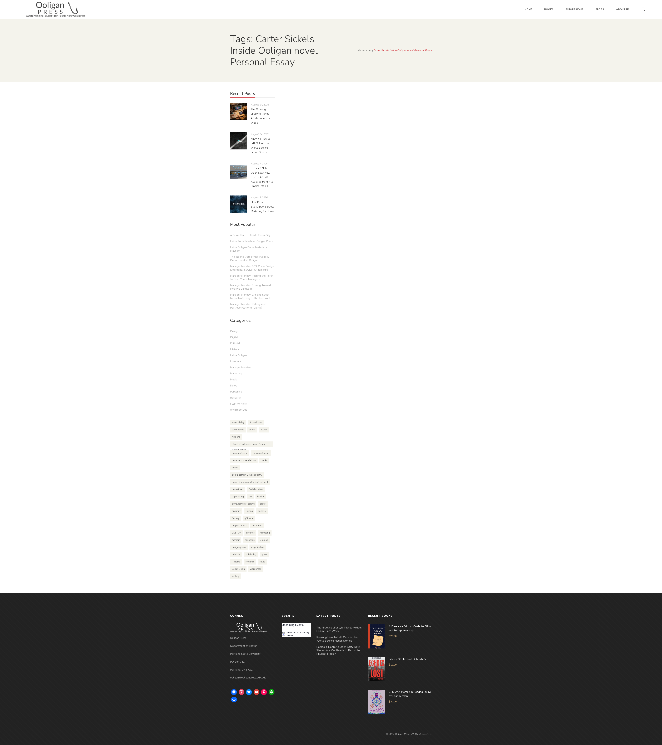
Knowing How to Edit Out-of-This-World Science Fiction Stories (337, 639)
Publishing (236, 391)
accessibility (238, 422)
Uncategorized (371, 162)
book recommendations (244, 460)
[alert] (296, 634)
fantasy (235, 518)
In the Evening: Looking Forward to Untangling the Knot (356, 156)
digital (263, 503)
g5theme (248, 518)
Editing (249, 511)
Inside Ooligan (238, 355)
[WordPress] (234, 699)
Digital (234, 337)
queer (264, 554)
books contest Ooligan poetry (247, 474)
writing (235, 576)
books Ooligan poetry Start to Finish (250, 482)
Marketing (236, 373)
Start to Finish (238, 403)
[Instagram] (241, 692)
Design (234, 331)
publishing (251, 554)
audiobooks (238, 429)
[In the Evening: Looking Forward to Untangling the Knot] (325, 119)
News (233, 385)
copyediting (238, 496)
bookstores (238, 489)
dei (250, 496)
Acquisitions (255, 422)
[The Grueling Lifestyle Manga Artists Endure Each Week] (238, 111)
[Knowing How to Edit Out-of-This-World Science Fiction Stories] (238, 140)
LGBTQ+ (236, 532)
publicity (236, 554)
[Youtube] (256, 692)
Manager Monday (240, 367)
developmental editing (243, 503)
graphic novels (239, 525)
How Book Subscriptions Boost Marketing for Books (262, 206)
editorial (262, 511)
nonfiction (250, 540)
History (234, 349)
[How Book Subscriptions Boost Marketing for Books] (238, 204)
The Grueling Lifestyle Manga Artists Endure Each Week (339, 629)
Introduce (236, 361)
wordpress (255, 569)
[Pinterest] (264, 692)
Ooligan (264, 540)
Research (235, 397)
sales (262, 561)
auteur (252, 429)
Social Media (238, 569)
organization (257, 547)
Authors (236, 437)
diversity (236, 511)
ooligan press (239, 547)
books (264, 460)
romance (249, 561)
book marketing (240, 453)
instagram (257, 525)
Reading (236, 561)
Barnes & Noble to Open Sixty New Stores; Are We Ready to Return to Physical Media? (262, 177)
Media (233, 379)
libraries (250, 532)
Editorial (235, 343)
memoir (236, 540)
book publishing (261, 453)
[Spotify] (271, 692)
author (264, 429)
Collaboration (256, 489)
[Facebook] (234, 692)
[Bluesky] (249, 692)
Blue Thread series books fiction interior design (248, 445)
